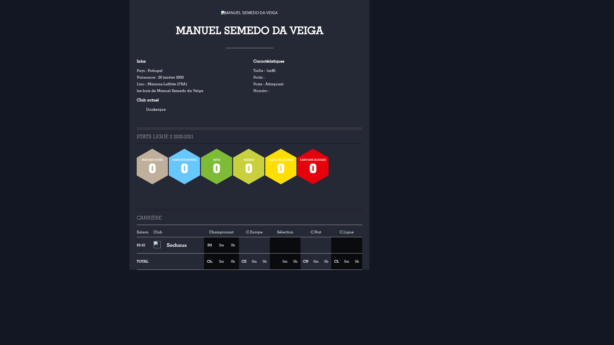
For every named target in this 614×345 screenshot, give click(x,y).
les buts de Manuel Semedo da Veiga (170, 90)
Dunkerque (156, 109)
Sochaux (177, 245)
